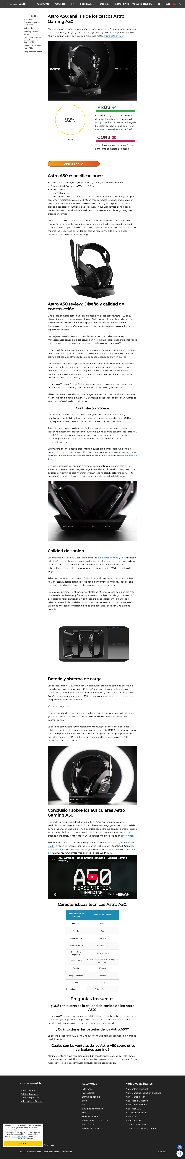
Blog (84, 1100)
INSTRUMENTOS (122, 4)
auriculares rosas (57, 849)
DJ (159, 4)
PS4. (123, 557)
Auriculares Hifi (134, 1120)
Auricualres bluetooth (138, 1089)
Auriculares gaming (136, 1104)
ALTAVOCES (60, 4)
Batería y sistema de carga (32, 33)
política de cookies (19, 1136)
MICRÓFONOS (103, 4)
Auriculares (88, 1093)
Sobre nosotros (28, 1090)
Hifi (84, 1112)
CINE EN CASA (86, 4)
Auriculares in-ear (135, 1097)
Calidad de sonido (31, 28)
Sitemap (161, 1152)
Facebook (48, 1145)
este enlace (127, 836)
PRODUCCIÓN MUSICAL (142, 4)
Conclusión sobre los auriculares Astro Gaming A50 (32, 40)
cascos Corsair (110, 842)
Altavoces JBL (133, 1108)
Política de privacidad (31, 1097)
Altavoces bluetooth (137, 1100)
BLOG (167, 4)
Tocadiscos (132, 1116)
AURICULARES (43, 4)
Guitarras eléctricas (136, 1124)
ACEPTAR (23, 1143)
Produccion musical (92, 1128)
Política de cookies (29, 1094)
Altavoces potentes (136, 1112)
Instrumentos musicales (95, 1120)
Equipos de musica (92, 1108)
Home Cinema (90, 1116)
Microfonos (88, 1124)
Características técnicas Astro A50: (33, 47)
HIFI (72, 4)
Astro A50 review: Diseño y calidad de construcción (32, 22)
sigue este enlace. (113, 36)
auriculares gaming (108, 557)
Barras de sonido (91, 1097)
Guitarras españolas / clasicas (141, 1128)
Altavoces (87, 1089)
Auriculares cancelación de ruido (143, 1093)
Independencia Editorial (32, 1101)
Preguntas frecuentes (33, 52)
